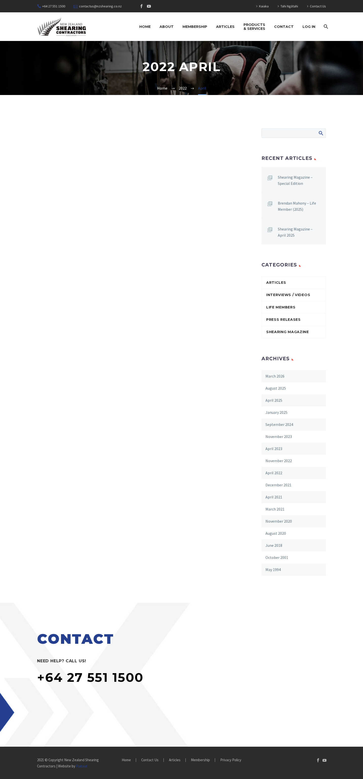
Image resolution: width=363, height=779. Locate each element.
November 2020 (278, 521)
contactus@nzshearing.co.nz (100, 6)
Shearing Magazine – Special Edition (295, 180)
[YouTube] (149, 6)
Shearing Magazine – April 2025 (295, 232)
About (167, 27)
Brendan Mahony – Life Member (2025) (297, 206)
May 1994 (273, 569)
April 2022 (273, 472)
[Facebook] (141, 6)
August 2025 (275, 388)
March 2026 (274, 376)
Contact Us (318, 6)
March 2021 (274, 509)
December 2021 (278, 484)
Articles (225, 27)
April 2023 (273, 448)
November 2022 (278, 460)
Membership (194, 27)
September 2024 (279, 424)
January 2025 (276, 412)
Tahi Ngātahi (289, 6)
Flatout (81, 766)
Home (145, 27)
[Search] (325, 27)
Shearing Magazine (287, 332)
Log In (308, 27)
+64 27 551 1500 (53, 6)
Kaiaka (264, 6)
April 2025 (273, 400)
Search (320, 133)
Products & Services (254, 27)
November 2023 (278, 436)
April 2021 (273, 496)
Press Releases (283, 319)
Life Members (280, 307)
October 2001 (276, 557)
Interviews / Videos (288, 295)
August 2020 (275, 533)
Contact (284, 27)
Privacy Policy (230, 760)
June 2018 (273, 545)
